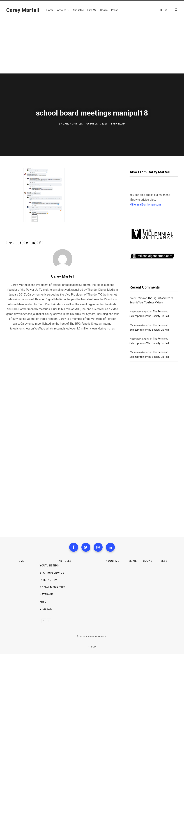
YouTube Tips (49, 565)
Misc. (43, 601)
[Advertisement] (92, 46)
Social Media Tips (53, 587)
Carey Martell (73, 124)
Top (93, 647)
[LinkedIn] (33, 242)
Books (147, 560)
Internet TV (48, 579)
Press (163, 560)
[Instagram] (98, 547)
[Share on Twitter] (10, 191)
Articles (65, 560)
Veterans (47, 594)
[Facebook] (73, 547)
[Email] (10, 210)
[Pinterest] (10, 200)
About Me (112, 560)
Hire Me (131, 560)
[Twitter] (85, 547)
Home (20, 560)
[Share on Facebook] (10, 181)
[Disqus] (62, 380)
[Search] (174, 9)
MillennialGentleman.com (145, 204)
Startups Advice (52, 572)
